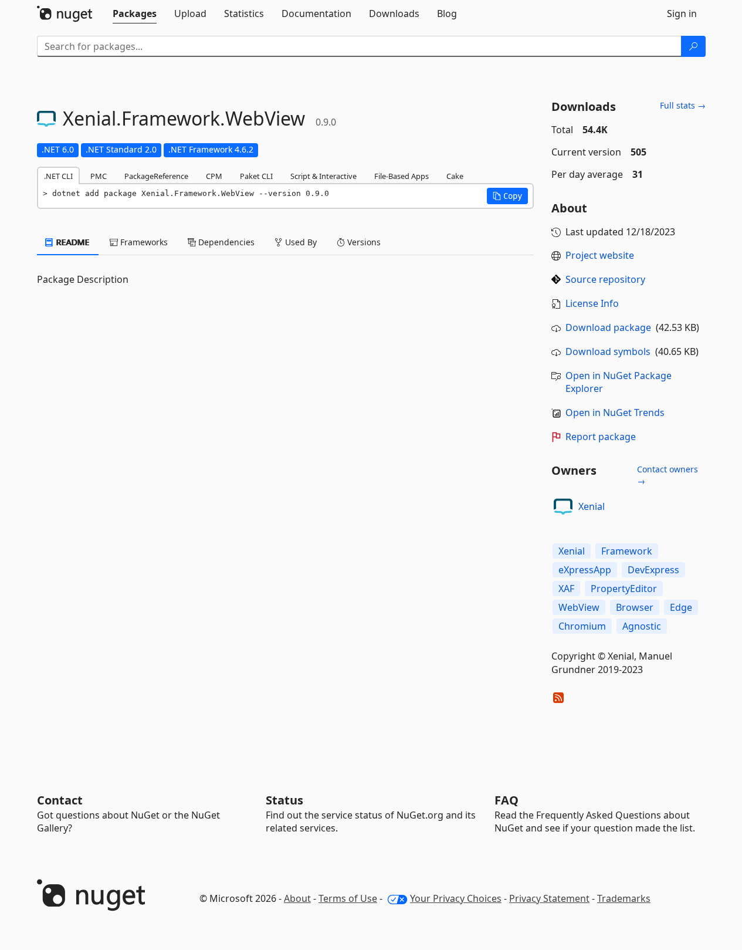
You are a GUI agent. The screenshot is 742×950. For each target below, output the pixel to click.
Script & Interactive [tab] (323, 176)
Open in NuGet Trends (615, 412)
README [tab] (72, 242)
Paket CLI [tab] (256, 176)
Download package (608, 327)
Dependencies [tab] (225, 242)
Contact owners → (667, 475)
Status (284, 800)
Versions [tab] (363, 242)
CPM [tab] (214, 176)
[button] (507, 196)
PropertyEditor (624, 588)
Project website (599, 255)
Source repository (605, 279)
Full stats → (683, 105)
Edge (681, 607)
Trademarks (623, 898)
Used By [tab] (300, 242)
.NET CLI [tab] (58, 176)
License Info (592, 303)
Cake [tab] (454, 176)
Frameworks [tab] (143, 242)
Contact (60, 800)
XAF (566, 588)
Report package (600, 436)
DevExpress (653, 569)
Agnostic (641, 626)
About (297, 898)
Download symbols (607, 351)
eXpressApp (584, 569)
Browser (634, 607)
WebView (578, 607)
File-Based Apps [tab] (401, 176)
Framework (626, 551)
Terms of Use (348, 898)
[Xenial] (563, 506)
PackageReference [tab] (156, 176)
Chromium (582, 626)
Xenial (591, 506)
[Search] (693, 46)
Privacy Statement (549, 898)
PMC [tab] (98, 176)
